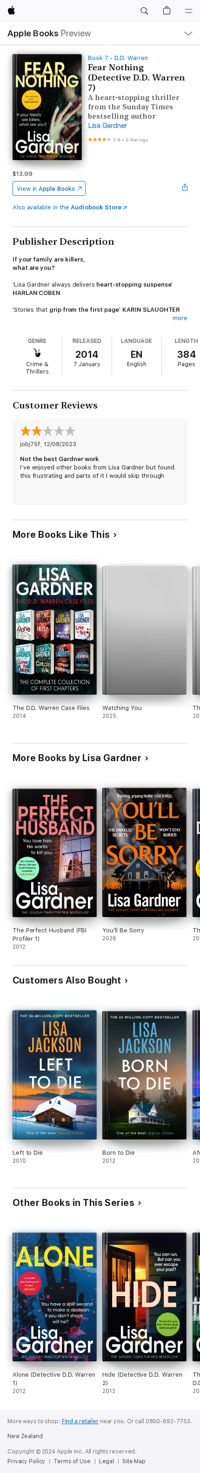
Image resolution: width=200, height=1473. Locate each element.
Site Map (134, 1461)
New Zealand (25, 1436)
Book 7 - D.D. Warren (118, 57)
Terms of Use (72, 1461)
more (180, 318)
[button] (144, 11)
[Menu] (189, 11)
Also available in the (67, 207)
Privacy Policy (26, 1461)
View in (46, 188)
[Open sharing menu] (184, 188)
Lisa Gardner (107, 125)
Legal (106, 1461)
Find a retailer (80, 1421)
